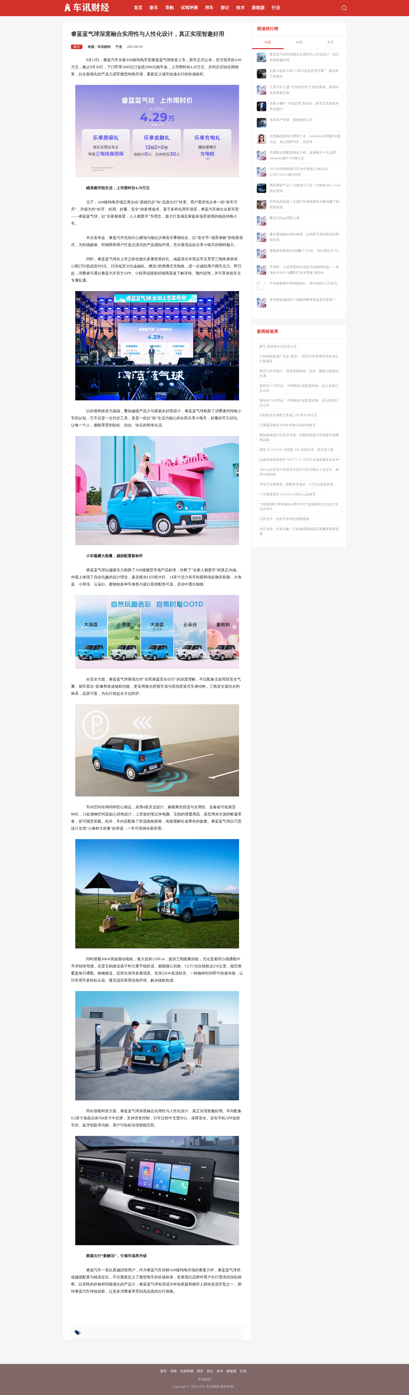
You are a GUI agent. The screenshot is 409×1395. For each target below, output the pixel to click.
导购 (169, 7)
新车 (154, 7)
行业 (276, 7)
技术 (240, 7)
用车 (209, 7)
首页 (138, 7)
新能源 (258, 7)
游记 (225, 7)
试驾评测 (189, 7)
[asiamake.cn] (92, 7)
